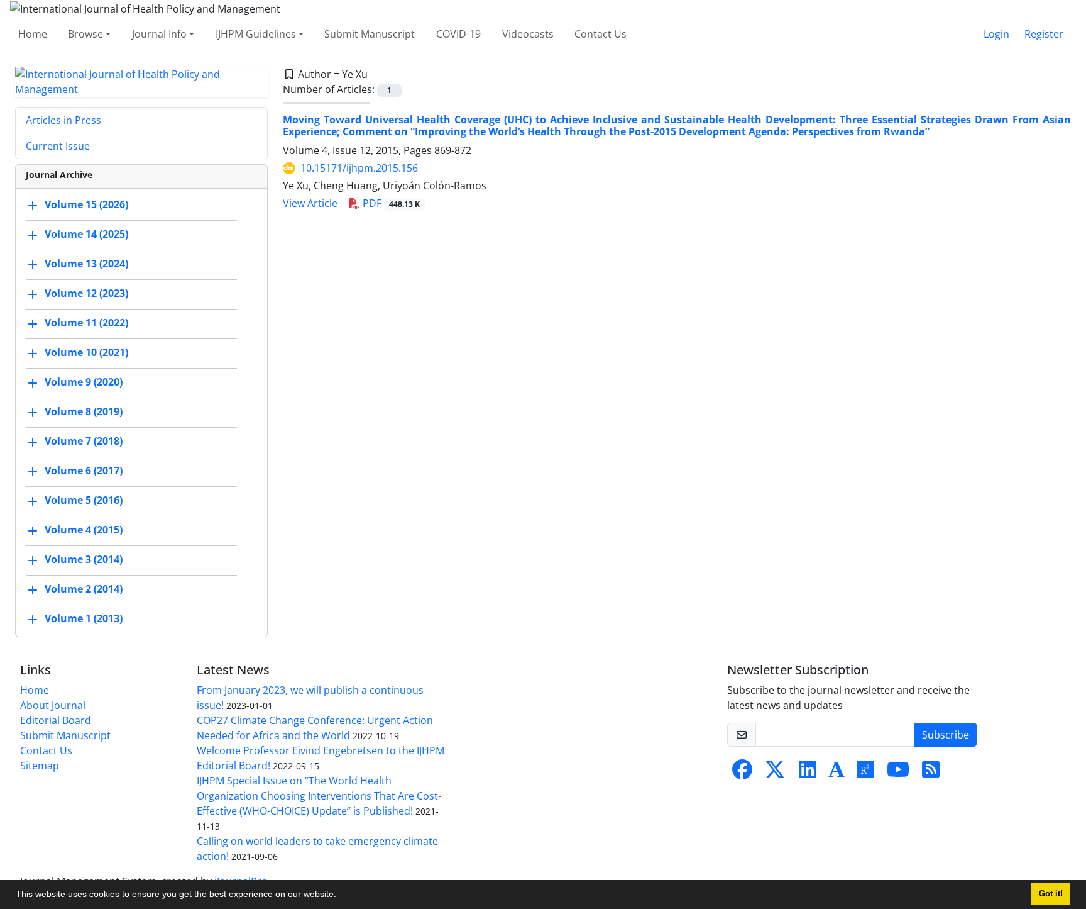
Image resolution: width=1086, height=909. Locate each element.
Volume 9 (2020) (84, 382)
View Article (310, 203)
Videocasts (528, 34)
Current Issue (58, 146)
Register (1043, 34)
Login (996, 34)
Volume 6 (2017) (84, 470)
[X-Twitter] (775, 773)
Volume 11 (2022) (86, 323)
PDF (390, 203)
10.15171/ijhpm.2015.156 (359, 168)
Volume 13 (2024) (86, 263)
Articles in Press (63, 120)
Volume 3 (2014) (84, 559)
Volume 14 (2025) (86, 234)
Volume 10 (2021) (86, 352)
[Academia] (836, 773)
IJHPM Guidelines (256, 34)
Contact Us (600, 34)
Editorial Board (55, 720)
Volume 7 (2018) (84, 441)
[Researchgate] (865, 773)
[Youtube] (898, 773)
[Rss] (931, 773)
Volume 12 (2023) (86, 293)
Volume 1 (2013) (84, 618)
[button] (341, 896)
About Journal (52, 705)
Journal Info (159, 34)
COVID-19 (458, 34)
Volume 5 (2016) (84, 500)
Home (32, 34)
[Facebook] (742, 773)
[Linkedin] (808, 773)
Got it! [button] (1051, 893)
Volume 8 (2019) (84, 411)
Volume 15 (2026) (86, 204)
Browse (85, 34)
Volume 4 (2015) (84, 530)
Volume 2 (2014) (84, 589)
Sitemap (39, 765)
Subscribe (945, 735)
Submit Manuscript (369, 34)
